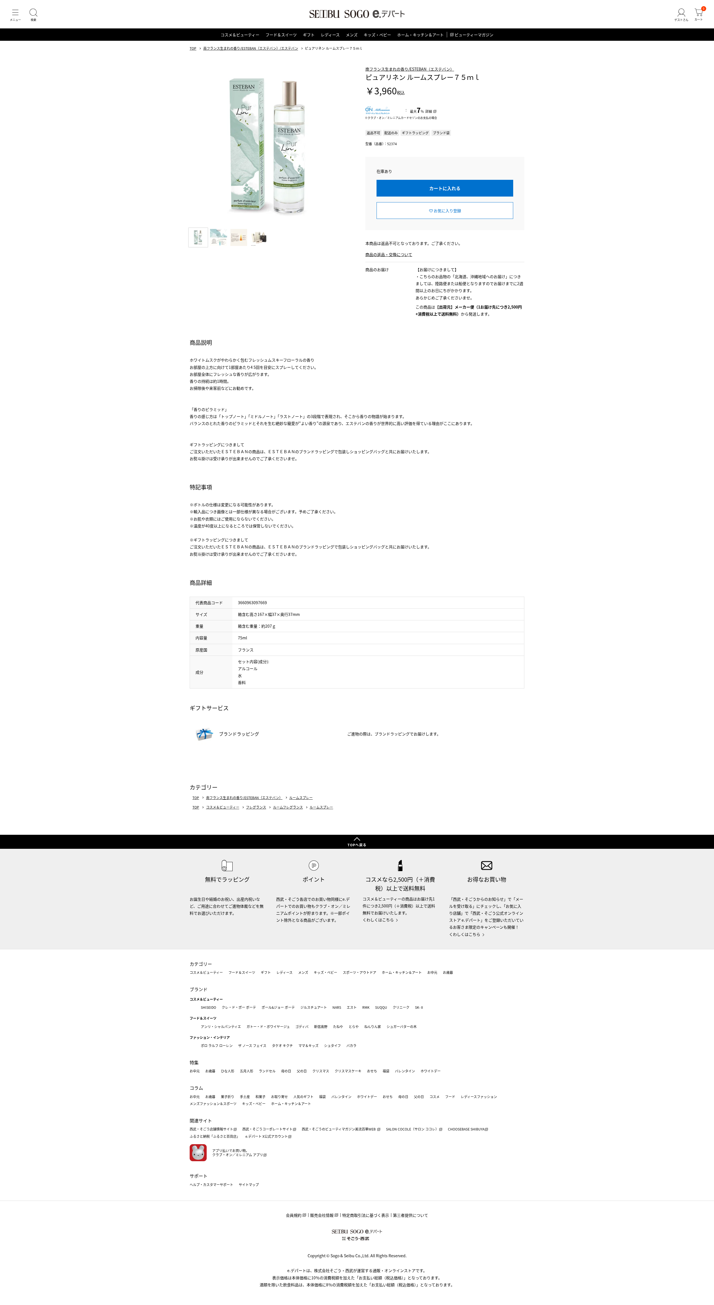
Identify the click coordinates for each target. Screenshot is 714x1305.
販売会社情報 (322, 1215)
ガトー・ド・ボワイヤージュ (268, 1026)
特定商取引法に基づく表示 (365, 1215)
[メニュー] (15, 15)
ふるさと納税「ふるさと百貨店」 (215, 1136)
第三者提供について (410, 1215)
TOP (193, 48)
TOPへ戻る (357, 844)
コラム (196, 1087)
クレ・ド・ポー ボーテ (239, 1007)
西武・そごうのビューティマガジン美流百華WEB (339, 1129)
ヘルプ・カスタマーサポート (211, 1184)
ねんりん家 (372, 1026)
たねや (338, 1026)
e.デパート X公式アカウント (266, 1136)
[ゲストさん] (681, 15)
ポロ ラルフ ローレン (217, 1045)
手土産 (245, 1096)
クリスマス (320, 1071)
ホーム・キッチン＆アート (420, 34)
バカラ (351, 1045)
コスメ (435, 1096)
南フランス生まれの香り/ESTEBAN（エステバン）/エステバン (250, 48)
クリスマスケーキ (348, 1071)
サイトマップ (249, 1184)
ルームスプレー (301, 798)
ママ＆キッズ (308, 1045)
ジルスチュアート (313, 1007)
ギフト (309, 34)
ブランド (199, 989)
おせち (372, 1071)
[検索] (33, 15)
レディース (330, 34)
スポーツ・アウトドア (359, 972)
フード (450, 1096)
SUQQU (381, 1007)
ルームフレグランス (288, 807)
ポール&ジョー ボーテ (278, 1007)
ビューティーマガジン (474, 34)
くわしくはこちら (378, 919)
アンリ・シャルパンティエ (221, 1026)
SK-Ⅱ (419, 1007)
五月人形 (246, 1071)
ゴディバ (301, 1026)
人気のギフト (303, 1096)
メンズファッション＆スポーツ (213, 1103)
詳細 (428, 111)
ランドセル (267, 1071)
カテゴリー (201, 963)
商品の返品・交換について (388, 254)
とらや (354, 1026)
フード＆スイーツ (281, 34)
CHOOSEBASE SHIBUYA (466, 1129)
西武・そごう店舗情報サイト (211, 1129)
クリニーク (401, 1007)
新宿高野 (320, 1026)
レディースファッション (479, 1096)
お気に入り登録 (447, 210)
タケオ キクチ (282, 1045)
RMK (366, 1007)
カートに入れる (444, 188)
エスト (352, 1007)
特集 (194, 1062)
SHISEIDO (208, 1007)
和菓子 (260, 1096)
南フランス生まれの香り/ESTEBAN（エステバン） (409, 69)
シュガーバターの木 (402, 1026)
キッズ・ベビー (377, 34)
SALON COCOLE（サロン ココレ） (412, 1129)
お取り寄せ (279, 1096)
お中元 (432, 972)
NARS (336, 1007)
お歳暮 (448, 972)
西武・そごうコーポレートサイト (267, 1129)
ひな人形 (227, 1071)
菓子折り (227, 1096)
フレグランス (256, 807)
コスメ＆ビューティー (240, 34)
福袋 (386, 1071)
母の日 (286, 1071)
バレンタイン (405, 1071)
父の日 (302, 1071)
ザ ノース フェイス (252, 1045)
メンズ (352, 34)
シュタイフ (332, 1045)
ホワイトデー (431, 1071)
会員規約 (293, 1215)
